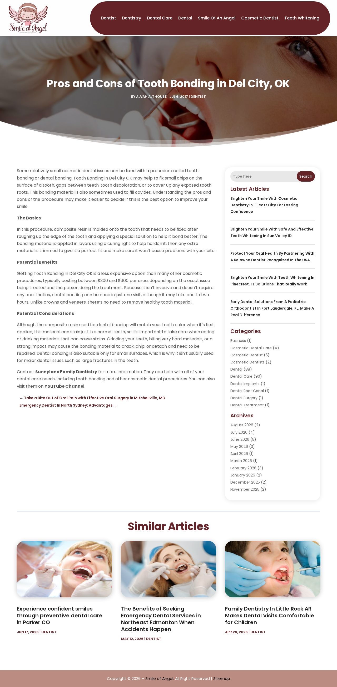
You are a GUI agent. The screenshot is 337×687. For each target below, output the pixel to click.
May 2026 (239, 446)
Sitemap (221, 678)
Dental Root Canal (247, 390)
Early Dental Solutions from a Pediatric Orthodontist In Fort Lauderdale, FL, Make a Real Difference (272, 308)
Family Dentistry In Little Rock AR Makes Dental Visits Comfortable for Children (269, 615)
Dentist (108, 18)
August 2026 (241, 425)
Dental (185, 18)
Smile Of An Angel (216, 18)
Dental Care (159, 18)
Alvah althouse (151, 96)
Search (305, 176)
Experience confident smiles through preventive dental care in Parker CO (59, 615)
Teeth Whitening (301, 18)
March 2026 (241, 460)
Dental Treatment (247, 405)
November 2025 (244, 489)
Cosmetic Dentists (247, 362)
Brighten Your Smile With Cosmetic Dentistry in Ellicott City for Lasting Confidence (264, 205)
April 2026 (239, 453)
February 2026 (243, 468)
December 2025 (245, 482)
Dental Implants (245, 383)
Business (238, 340)
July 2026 (238, 432)
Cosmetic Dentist (260, 18)
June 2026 (239, 439)
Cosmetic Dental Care (251, 348)
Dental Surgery (243, 398)
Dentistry (131, 18)
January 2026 (242, 475)
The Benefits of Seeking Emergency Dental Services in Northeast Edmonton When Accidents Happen (161, 619)
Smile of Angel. (159, 678)
